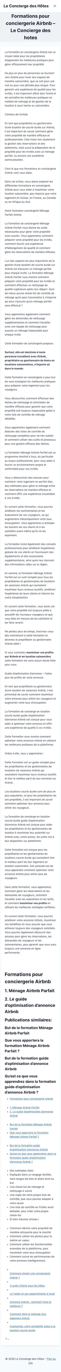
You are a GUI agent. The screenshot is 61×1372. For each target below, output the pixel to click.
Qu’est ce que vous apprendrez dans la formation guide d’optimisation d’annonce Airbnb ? (33, 1157)
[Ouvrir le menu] (54, 6)
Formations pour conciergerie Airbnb (31, 1098)
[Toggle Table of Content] (7, 1339)
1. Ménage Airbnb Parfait (24, 1107)
